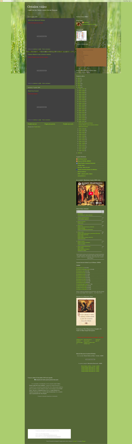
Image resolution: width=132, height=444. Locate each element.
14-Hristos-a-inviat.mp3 (81, 289)
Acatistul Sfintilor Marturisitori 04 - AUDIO (90, 371)
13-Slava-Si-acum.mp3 (81, 287)
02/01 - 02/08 (82, 143)
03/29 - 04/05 (82, 128)
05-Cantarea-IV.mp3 (80, 274)
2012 (79, 81)
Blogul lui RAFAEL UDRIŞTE (84, 161)
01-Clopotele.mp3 (80, 267)
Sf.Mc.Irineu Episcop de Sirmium (36, 20)
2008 (79, 152)
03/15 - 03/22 (82, 132)
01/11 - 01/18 (82, 148)
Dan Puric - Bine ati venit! (84, 167)
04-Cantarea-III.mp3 (80, 272)
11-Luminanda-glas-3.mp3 (82, 284)
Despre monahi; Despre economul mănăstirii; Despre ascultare (84, 242)
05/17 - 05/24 (82, 114)
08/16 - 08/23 (82, 94)
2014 (79, 78)
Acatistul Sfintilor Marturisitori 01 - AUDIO (90, 367)
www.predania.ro (82, 175)
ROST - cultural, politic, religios (85, 173)
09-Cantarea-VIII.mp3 (81, 280)
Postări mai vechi (68, 124)
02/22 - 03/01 (82, 138)
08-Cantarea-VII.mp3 (81, 279)
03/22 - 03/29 (82, 130)
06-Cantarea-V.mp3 (80, 275)
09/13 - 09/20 (82, 90)
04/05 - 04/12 (82, 121)
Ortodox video (37, 6)
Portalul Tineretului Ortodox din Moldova (87, 169)
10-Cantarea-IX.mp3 (80, 282)
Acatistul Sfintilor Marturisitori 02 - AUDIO (90, 368)
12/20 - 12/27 (82, 88)
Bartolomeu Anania (82, 158)
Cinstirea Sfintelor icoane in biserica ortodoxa (39, 54)
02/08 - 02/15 (82, 141)
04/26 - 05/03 (82, 116)
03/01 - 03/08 (82, 136)
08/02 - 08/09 (82, 97)
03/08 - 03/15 (82, 134)
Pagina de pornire (50, 124)
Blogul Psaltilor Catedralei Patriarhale (86, 163)
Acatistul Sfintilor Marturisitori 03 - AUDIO (90, 370)
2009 (79, 87)
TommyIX (75, 441)
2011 (79, 83)
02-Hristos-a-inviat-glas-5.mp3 (83, 269)
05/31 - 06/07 (82, 110)
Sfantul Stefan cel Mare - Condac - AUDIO (90, 366)
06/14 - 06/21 (82, 106)
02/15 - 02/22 (82, 139)
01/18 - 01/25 (82, 147)
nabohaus (86, 22)
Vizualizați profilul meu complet (89, 24)
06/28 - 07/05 (82, 103)
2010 (79, 85)
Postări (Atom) (37, 126)
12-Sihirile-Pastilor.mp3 (81, 285)
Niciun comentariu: (46, 49)
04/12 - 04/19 (82, 119)
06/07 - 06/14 (82, 108)
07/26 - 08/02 (82, 99)
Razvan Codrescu (82, 171)
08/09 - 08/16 (82, 96)
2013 (79, 80)
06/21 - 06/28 (82, 105)
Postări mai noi (32, 124)
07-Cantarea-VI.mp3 (80, 277)
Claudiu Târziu (81, 165)
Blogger (83, 441)
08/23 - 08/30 (82, 92)
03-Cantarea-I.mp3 (80, 271)
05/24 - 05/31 (82, 112)
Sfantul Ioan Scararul (33, 91)
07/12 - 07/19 (82, 101)
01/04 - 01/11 (82, 150)
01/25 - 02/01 (82, 145)
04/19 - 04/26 (82, 117)
